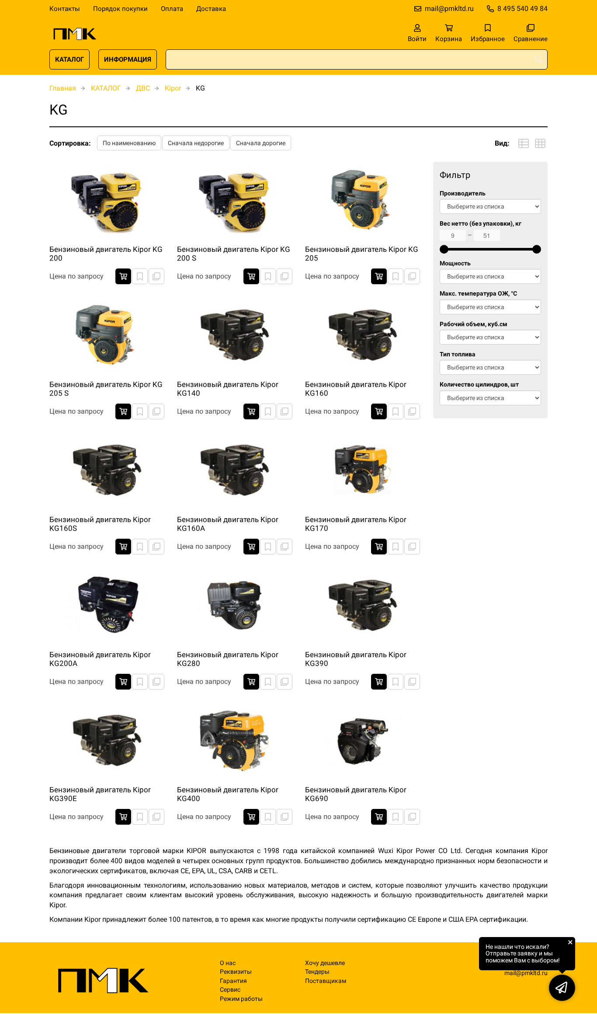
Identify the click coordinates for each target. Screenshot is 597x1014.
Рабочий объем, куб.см (473, 324)
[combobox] (357, 59)
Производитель (463, 193)
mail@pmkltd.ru (449, 8)
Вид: (502, 143)
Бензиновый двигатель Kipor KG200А (100, 659)
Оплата (172, 9)
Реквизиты (236, 972)
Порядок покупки (120, 9)
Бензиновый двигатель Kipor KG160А (227, 524)
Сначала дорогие (260, 142)
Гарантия (233, 981)
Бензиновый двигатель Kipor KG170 (355, 524)
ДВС (143, 88)
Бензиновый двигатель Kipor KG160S (100, 524)
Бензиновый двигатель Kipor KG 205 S (106, 388)
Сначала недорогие (196, 142)
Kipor (173, 88)
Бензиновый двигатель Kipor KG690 (355, 794)
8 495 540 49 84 (522, 8)
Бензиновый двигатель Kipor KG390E (100, 794)
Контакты (64, 9)
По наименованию (129, 142)
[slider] (444, 249)
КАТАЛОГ (69, 59)
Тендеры (317, 972)
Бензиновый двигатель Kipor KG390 (355, 659)
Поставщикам (325, 981)
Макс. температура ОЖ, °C (478, 293)
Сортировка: (70, 143)
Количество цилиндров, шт (479, 384)
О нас (228, 963)
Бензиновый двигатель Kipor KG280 (227, 659)
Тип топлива (458, 354)
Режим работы (241, 999)
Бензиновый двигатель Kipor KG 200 (106, 253)
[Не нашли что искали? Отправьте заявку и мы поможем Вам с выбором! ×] (562, 988)
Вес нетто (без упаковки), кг (480, 223)
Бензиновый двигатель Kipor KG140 (227, 388)
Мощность (455, 263)
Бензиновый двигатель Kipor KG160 (355, 388)
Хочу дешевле (325, 963)
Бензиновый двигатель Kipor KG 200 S (233, 253)
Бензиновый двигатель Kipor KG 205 (361, 253)
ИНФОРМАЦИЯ (127, 59)
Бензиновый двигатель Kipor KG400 (227, 794)
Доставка (211, 9)
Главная (62, 88)
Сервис (230, 989)
